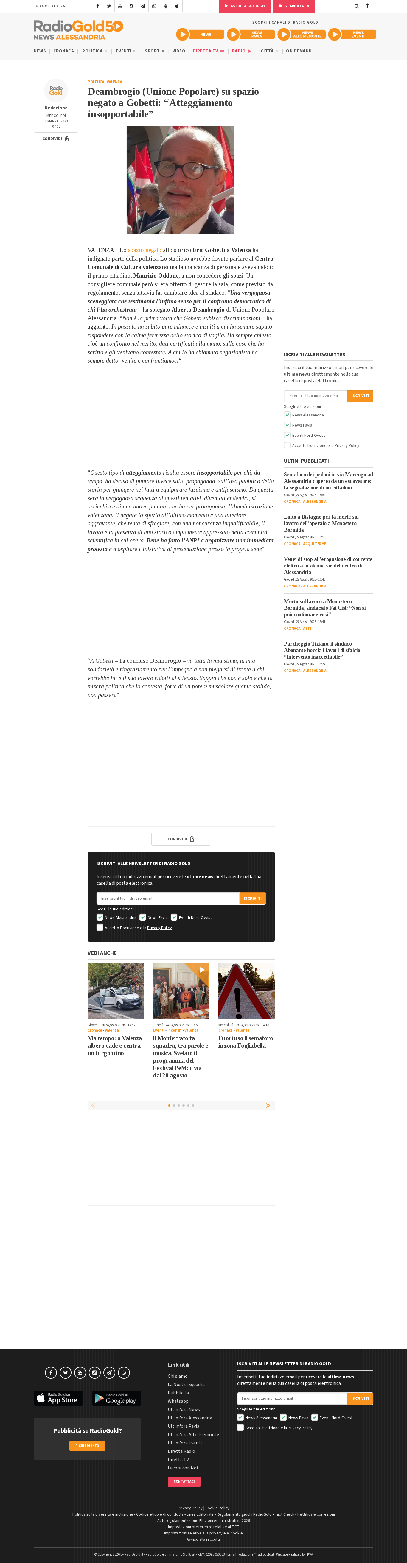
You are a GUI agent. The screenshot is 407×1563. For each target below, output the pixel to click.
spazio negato (144, 250)
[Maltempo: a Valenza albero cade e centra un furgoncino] (116, 991)
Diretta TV (206, 51)
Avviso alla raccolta (204, 1539)
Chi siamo (178, 1376)
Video (179, 51)
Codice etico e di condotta (160, 1514)
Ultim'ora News (184, 1409)
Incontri (174, 1030)
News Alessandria (120, 918)
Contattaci (184, 1481)
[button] (56, 138)
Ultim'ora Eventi (185, 1443)
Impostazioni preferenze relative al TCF (203, 1527)
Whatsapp (178, 1401)
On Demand (299, 51)
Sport (153, 51)
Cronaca (63, 51)
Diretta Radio (181, 1451)
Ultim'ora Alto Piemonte (193, 1434)
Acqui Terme (314, 544)
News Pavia (157, 918)
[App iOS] (176, 6)
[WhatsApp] (154, 6)
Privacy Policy (159, 928)
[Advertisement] (181, 417)
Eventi (124, 51)
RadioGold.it (134, 1554)
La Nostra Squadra (186, 1384)
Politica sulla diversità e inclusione (102, 1514)
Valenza (114, 82)
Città (268, 51)
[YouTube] (120, 6)
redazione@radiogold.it (256, 1554)
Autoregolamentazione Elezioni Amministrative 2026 (203, 1521)
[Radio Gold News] (200, 34)
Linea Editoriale (200, 1514)
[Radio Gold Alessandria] (78, 28)
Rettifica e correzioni (316, 1514)
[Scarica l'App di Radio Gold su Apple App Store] (58, 1398)
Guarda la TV (296, 6)
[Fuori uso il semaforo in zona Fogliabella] (246, 991)
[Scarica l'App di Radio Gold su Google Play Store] (116, 1398)
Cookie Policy (217, 1508)
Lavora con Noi (183, 1468)
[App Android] (165, 6)
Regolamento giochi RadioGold (244, 1514)
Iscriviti (253, 898)
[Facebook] (97, 6)
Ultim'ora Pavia (183, 1426)
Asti (307, 628)
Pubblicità (178, 1393)
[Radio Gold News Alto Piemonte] (301, 34)
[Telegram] (142, 6)
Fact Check (284, 1514)
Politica (93, 51)
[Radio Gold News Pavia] (251, 34)
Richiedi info (87, 1445)
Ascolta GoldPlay (247, 6)
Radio (239, 51)
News (40, 51)
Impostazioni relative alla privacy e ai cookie (203, 1533)
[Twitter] (108, 6)
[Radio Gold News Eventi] (352, 34)
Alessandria (315, 501)
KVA (310, 1554)
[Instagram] (131, 6)
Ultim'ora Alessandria (190, 1418)
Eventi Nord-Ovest (195, 918)
